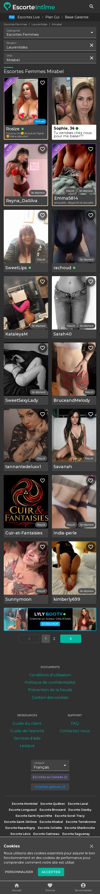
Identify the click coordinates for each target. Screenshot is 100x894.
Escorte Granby (79, 809)
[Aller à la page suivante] (70, 639)
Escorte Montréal (25, 803)
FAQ (75, 723)
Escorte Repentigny (20, 828)
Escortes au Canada (48, 777)
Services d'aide (27, 738)
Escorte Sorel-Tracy (70, 815)
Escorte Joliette (50, 828)
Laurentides (39, 24)
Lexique (27, 746)
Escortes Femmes (15, 24)
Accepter (51, 872)
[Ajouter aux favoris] (42, 82)
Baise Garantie (77, 17)
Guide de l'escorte (27, 731)
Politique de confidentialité (50, 682)
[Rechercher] (91, 6)
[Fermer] (91, 846)
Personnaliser (19, 872)
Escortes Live (28, 17)
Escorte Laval (78, 803)
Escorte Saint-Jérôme (20, 822)
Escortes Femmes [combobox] (23, 34)
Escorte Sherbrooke (80, 828)
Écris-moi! (50, 624)
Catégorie (13, 30)
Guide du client (27, 723)
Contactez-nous (75, 731)
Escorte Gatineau (46, 834)
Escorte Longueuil (23, 809)
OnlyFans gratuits (48, 787)
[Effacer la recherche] (91, 45)
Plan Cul (52, 17)
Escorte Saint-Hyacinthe (34, 815)
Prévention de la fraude (50, 690)
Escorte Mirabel (51, 822)
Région (12, 43)
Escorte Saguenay (76, 834)
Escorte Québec (52, 803)
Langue (39, 762)
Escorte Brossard (53, 809)
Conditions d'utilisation (50, 675)
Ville (10, 55)
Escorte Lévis (20, 834)
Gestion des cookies (50, 697)
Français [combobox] (41, 767)
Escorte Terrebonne (81, 822)
